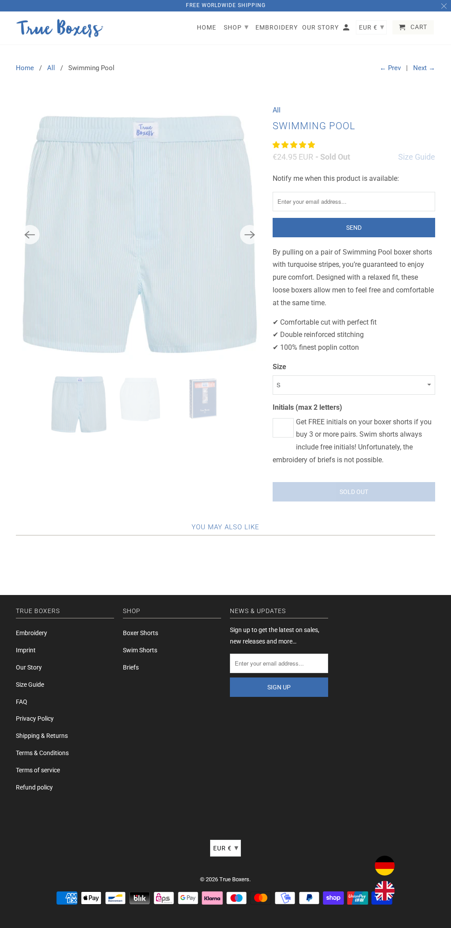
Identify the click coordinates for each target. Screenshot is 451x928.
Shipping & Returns (42, 735)
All (51, 68)
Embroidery (31, 632)
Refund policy (34, 787)
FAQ (21, 701)
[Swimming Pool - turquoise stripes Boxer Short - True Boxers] (140, 234)
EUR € (226, 847)
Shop (236, 26)
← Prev (390, 68)
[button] (295, 145)
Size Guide (416, 156)
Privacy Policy (35, 718)
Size (279, 367)
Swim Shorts (140, 650)
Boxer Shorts (140, 632)
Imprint (26, 650)
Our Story (29, 667)
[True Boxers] (60, 28)
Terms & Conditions (42, 752)
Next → (424, 68)
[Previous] (30, 234)
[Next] (249, 234)
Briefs (131, 667)
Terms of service (38, 770)
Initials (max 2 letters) (307, 407)
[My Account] (347, 29)
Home (25, 68)
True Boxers (234, 879)
